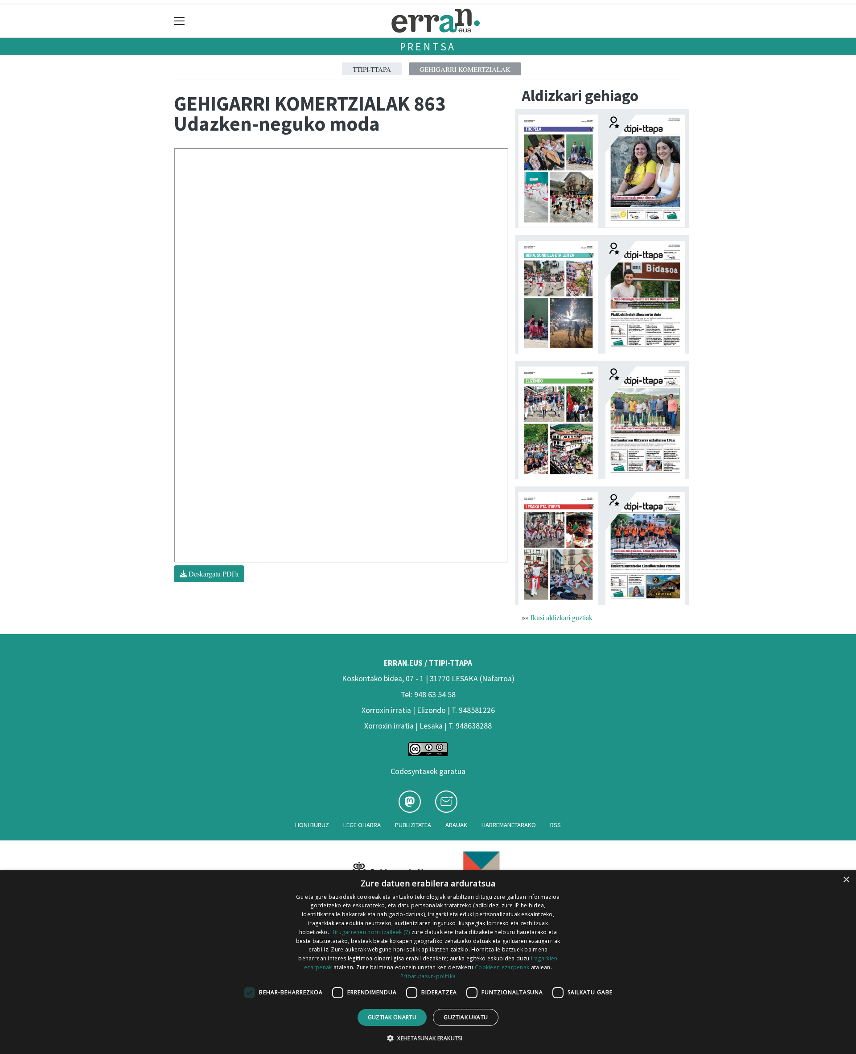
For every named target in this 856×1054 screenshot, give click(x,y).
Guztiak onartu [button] (392, 1017)
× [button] (846, 880)
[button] (428, 1038)
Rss (555, 825)
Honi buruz (312, 825)
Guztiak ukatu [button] (466, 1017)
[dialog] (428, 962)
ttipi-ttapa (372, 69)
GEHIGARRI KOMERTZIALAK (465, 69)
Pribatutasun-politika (428, 976)
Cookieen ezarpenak (502, 967)
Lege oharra (362, 825)
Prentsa (428, 47)
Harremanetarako (509, 825)
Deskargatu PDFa (213, 573)
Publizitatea (413, 825)
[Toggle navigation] (179, 21)
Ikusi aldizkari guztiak (562, 617)
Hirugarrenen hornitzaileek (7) (370, 932)
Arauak (456, 825)
